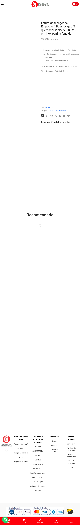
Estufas (64, 111)
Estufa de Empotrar (55, 111)
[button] (2, 4)
